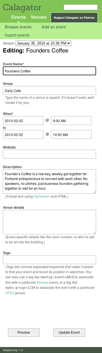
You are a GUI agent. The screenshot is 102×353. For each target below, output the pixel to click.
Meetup (42, 282)
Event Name (13, 63)
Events (18, 17)
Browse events (18, 27)
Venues (38, 17)
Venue (8, 83)
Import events (17, 35)
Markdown (42, 196)
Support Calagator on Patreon (74, 18)
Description (12, 166)
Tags (6, 252)
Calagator (22, 7)
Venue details (13, 207)
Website (9, 147)
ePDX (9, 292)
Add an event (54, 27)
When (8, 113)
